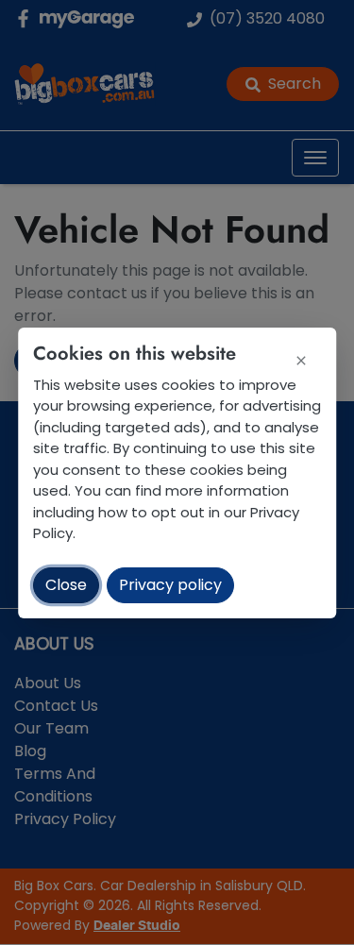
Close (66, 585)
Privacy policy (170, 585)
